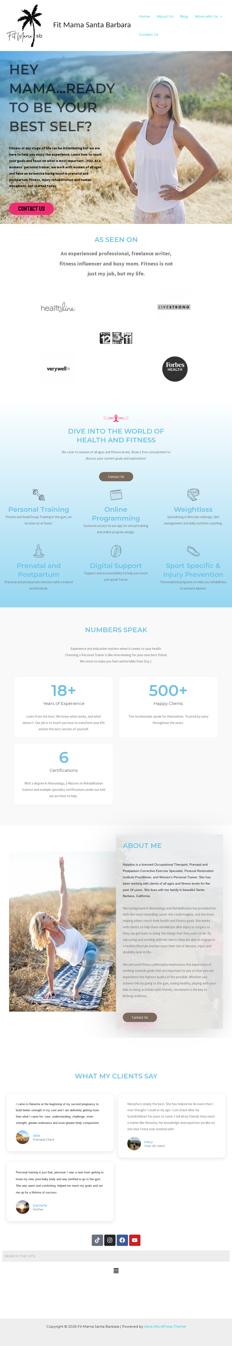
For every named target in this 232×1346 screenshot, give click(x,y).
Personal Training (38, 509)
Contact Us (148, 34)
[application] (220, 16)
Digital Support (116, 565)
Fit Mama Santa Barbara (92, 25)
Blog (184, 16)
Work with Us (206, 16)
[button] (116, 1271)
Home (144, 16)
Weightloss (193, 509)
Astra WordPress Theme (165, 1326)
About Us (165, 16)
